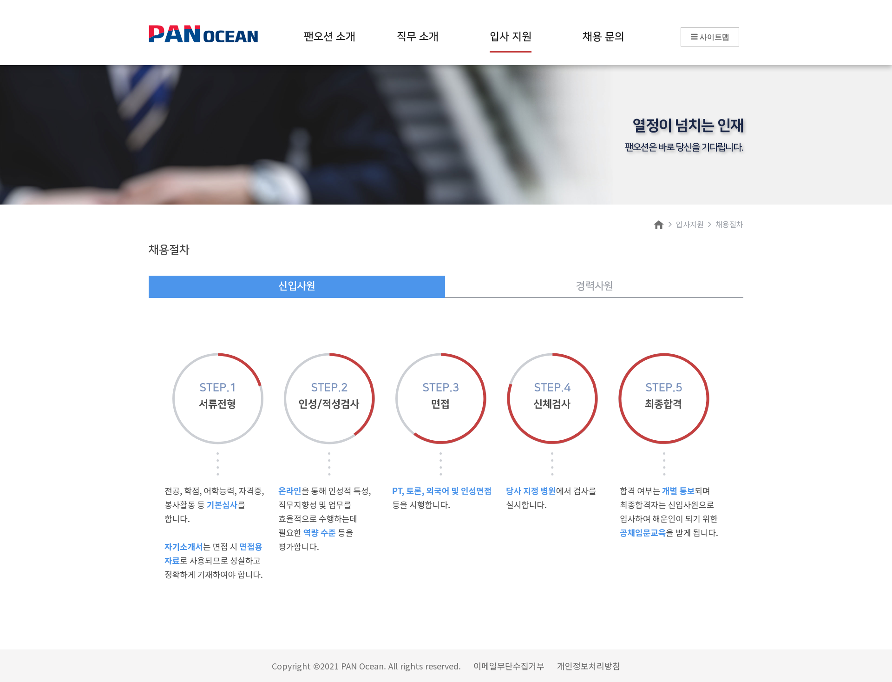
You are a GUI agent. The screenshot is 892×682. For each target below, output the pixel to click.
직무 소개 (418, 37)
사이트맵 (713, 37)
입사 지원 (510, 37)
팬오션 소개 (329, 37)
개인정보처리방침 (588, 666)
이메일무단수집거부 (508, 666)
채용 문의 (603, 37)
